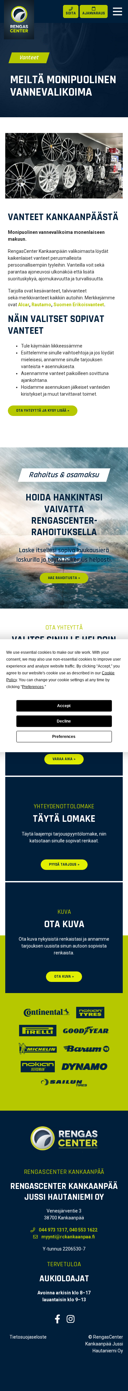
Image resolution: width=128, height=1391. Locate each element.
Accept (64, 706)
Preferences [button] (33, 686)
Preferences (63, 736)
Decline (64, 721)
